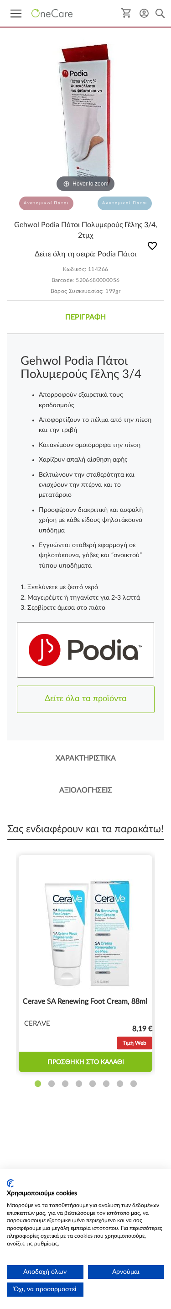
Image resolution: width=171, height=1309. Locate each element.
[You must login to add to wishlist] (152, 247)
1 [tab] (37, 1084)
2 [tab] (51, 1084)
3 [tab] (65, 1084)
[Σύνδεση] (144, 13)
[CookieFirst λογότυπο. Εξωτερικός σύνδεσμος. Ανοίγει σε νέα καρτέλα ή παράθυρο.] (10, 1183)
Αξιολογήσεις (85, 790)
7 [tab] (119, 1084)
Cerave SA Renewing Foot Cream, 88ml (85, 1001)
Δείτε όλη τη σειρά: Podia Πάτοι (85, 254)
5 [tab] (92, 1084)
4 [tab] (78, 1084)
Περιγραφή (85, 317)
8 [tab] (133, 1084)
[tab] (85, 317)
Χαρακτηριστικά (86, 758)
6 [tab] (106, 1084)
